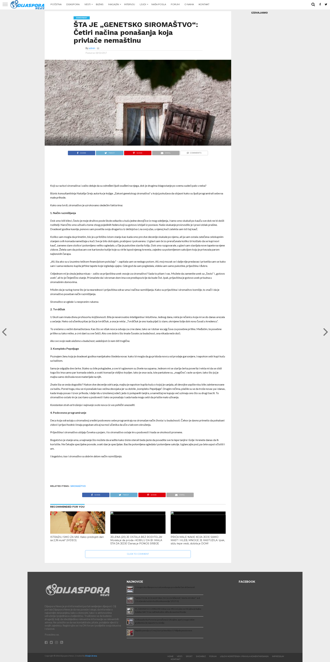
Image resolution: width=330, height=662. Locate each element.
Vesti (87, 4)
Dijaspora (73, 4)
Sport (189, 656)
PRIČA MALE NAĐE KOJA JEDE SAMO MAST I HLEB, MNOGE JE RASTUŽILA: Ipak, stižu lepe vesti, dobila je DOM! (198, 540)
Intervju (129, 4)
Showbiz (201, 656)
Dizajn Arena (91, 656)
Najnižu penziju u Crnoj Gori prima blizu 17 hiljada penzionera (163, 630)
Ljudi (143, 4)
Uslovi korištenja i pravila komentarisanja (244, 656)
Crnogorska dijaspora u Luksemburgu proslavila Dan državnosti (165, 587)
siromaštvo (78, 486)
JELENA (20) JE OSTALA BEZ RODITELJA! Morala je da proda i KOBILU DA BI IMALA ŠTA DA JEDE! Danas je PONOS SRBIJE (136, 540)
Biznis (99, 4)
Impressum (278, 656)
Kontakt (204, 4)
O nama (189, 4)
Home (170, 656)
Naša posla (158, 4)
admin (92, 48)
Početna (56, 4)
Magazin (113, 4)
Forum (175, 4)
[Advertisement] (138, 171)
